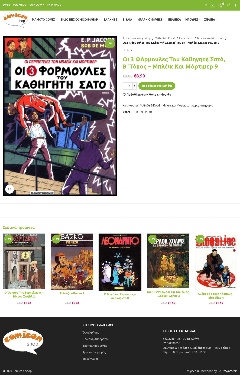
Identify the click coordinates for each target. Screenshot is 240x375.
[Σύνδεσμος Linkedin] (146, 112)
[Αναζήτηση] (205, 5)
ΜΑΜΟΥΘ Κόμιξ (165, 38)
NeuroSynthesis (227, 371)
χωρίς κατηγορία (202, 105)
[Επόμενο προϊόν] (131, 50)
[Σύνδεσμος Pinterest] (142, 112)
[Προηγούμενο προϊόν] (124, 50)
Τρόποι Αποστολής (95, 345)
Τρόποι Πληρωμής (94, 352)
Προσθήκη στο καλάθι (157, 85)
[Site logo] (15, 19)
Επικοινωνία (90, 358)
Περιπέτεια (186, 38)
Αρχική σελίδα (132, 38)
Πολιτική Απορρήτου (96, 339)
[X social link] (137, 112)
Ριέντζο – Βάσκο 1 (72, 293)
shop (148, 38)
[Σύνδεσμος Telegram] (150, 112)
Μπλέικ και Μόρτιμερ (210, 38)
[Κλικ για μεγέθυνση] (9, 189)
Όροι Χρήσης (91, 332)
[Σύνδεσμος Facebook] (235, 5)
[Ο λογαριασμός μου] (212, 5)
